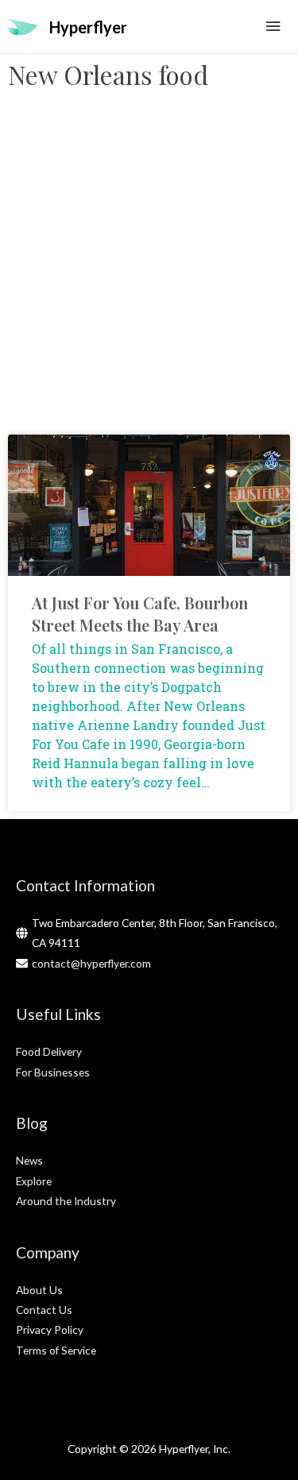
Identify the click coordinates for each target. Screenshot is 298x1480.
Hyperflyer (88, 27)
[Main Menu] (273, 26)
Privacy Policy (49, 1329)
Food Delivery (49, 1051)
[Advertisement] (149, 270)
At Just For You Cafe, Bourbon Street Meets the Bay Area (140, 614)
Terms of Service (56, 1350)
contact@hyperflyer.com (91, 963)
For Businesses (53, 1072)
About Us (39, 1289)
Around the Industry (66, 1201)
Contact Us (44, 1309)
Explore (34, 1181)
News (29, 1160)
